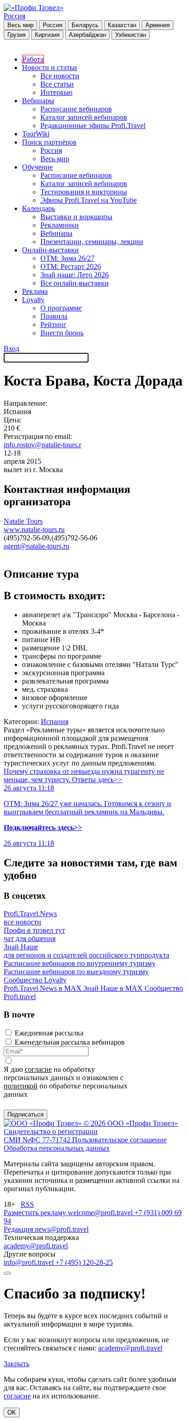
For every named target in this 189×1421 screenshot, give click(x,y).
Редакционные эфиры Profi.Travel (92, 125)
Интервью (56, 92)
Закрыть (16, 1364)
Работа (33, 59)
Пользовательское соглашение (119, 1140)
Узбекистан (130, 34)
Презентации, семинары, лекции (91, 242)
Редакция (19, 1229)
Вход (11, 348)
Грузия (16, 34)
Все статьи (57, 84)
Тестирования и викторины (83, 192)
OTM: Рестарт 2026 (70, 266)
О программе (61, 308)
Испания (54, 721)
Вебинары (38, 101)
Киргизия (47, 34)
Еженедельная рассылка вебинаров (70, 1042)
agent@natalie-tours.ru (36, 546)
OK (11, 1412)
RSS (27, 1204)
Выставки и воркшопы (76, 217)
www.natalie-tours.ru (34, 529)
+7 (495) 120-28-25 (84, 1262)
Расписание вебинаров (76, 109)
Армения (157, 25)
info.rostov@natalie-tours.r (42, 445)
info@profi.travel (30, 1262)
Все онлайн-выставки (74, 283)
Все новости (59, 76)
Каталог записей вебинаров (83, 117)
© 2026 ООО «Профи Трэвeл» (130, 1123)
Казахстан (122, 25)
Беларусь (85, 25)
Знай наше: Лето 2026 (74, 275)
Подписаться (25, 1114)
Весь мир (20, 25)
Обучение (37, 167)
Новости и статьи (49, 67)
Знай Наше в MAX (114, 988)
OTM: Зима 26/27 (67, 258)
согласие (38, 1069)
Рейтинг (53, 324)
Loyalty (33, 300)
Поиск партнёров (49, 142)
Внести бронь (61, 333)
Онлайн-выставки (50, 250)
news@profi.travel (62, 1229)
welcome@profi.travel (101, 1212)
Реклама (35, 291)
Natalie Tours (23, 521)
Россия (14, 16)
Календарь (38, 208)
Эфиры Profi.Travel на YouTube (88, 200)
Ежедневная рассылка (49, 1033)
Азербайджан (87, 34)
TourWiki (36, 134)
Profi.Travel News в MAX (43, 988)
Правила (53, 316)
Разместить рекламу (36, 1212)
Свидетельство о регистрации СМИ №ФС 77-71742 (51, 1136)
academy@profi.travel (36, 1246)
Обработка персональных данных (57, 1148)
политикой (21, 1086)
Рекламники (59, 225)
